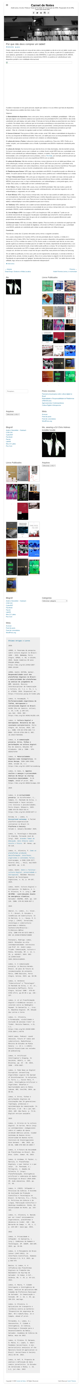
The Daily (49, 156)
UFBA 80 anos (47, 401)
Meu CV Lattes (11, 444)
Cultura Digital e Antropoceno (51, 405)
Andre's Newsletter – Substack (16, 430)
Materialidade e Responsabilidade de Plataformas (58, 398)
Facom (8, 439)
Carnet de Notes (42, 5)
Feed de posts (46, 416)
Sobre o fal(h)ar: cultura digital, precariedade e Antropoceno (22, 872)
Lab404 (8, 441)
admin (18, 47)
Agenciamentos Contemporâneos (53, 403)
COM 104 (9, 432)
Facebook (9, 437)
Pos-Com (9, 446)
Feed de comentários (49, 419)
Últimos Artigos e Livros (19, 641)
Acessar (45, 414)
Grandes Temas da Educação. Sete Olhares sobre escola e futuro (21, 841)
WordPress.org (47, 421)
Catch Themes (72, 1381)
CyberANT (9, 435)
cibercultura (11, 263)
